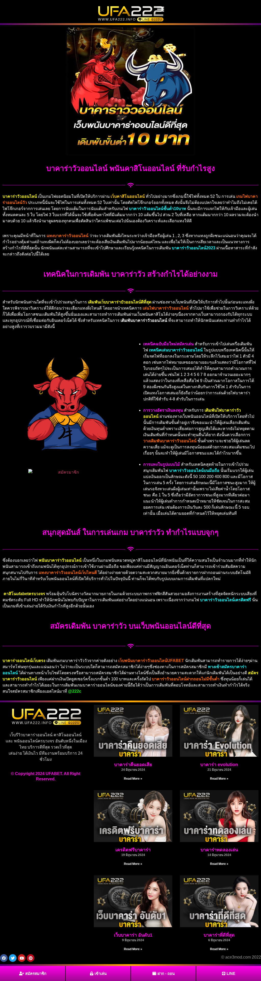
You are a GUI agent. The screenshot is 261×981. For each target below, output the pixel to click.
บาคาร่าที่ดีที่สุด (219, 935)
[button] (160, 9)
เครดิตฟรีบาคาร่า (133, 849)
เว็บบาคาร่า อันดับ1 (133, 935)
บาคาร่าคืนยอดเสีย (133, 764)
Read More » (133, 778)
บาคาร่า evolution (219, 764)
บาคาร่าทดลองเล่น (219, 849)
